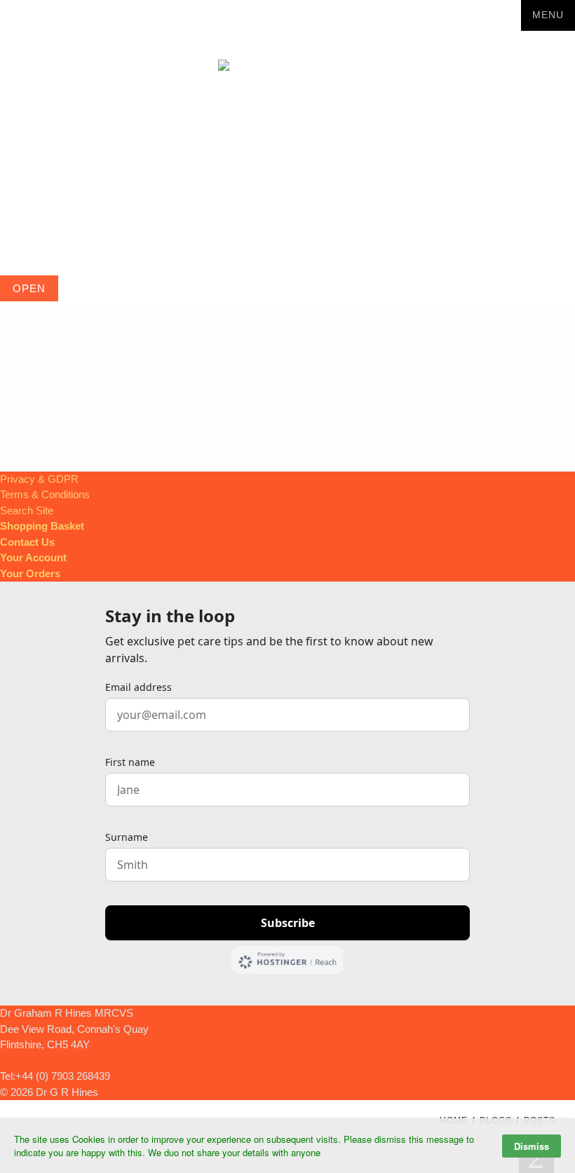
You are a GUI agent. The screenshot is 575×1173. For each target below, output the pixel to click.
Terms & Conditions (45, 494)
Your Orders (30, 573)
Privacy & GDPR (39, 479)
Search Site (26, 510)
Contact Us (27, 542)
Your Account (33, 557)
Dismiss (531, 1146)
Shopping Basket (42, 526)
